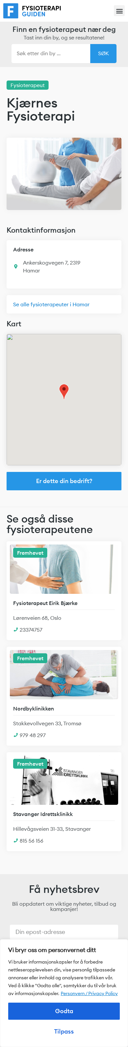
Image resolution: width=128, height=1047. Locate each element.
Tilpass (64, 1031)
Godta (64, 1011)
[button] (119, 10)
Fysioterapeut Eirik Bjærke (45, 603)
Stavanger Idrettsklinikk (43, 814)
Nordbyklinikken (33, 708)
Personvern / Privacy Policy (89, 993)
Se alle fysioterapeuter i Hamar (51, 304)
